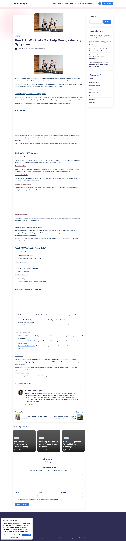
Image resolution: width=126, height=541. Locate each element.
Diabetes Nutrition (94, 82)
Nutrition (92, 99)
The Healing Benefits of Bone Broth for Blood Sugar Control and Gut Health (98, 64)
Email (41, 492)
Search (92, 16)
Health (18, 36)
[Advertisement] (49, 123)
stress (68, 178)
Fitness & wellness (94, 85)
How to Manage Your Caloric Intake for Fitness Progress (98, 50)
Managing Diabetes (95, 96)
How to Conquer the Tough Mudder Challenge (72, 444)
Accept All (26, 535)
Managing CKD (93, 92)
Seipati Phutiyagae (33, 391)
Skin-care (92, 102)
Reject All (17, 535)
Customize (7, 535)
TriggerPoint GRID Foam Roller (26, 346)
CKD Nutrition (93, 79)
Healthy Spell (20, 3)
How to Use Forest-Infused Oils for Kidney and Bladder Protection (99, 56)
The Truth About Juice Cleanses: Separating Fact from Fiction (99, 36)
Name (17, 492)
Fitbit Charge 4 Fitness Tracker (26, 336)
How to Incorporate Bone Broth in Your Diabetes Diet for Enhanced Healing (100, 43)
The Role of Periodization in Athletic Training (21, 444)
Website (63, 492)
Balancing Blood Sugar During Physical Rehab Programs (48, 444)
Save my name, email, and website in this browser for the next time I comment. (38, 499)
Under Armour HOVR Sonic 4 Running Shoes (30, 341)
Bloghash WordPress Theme (79, 538)
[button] (107, 3)
